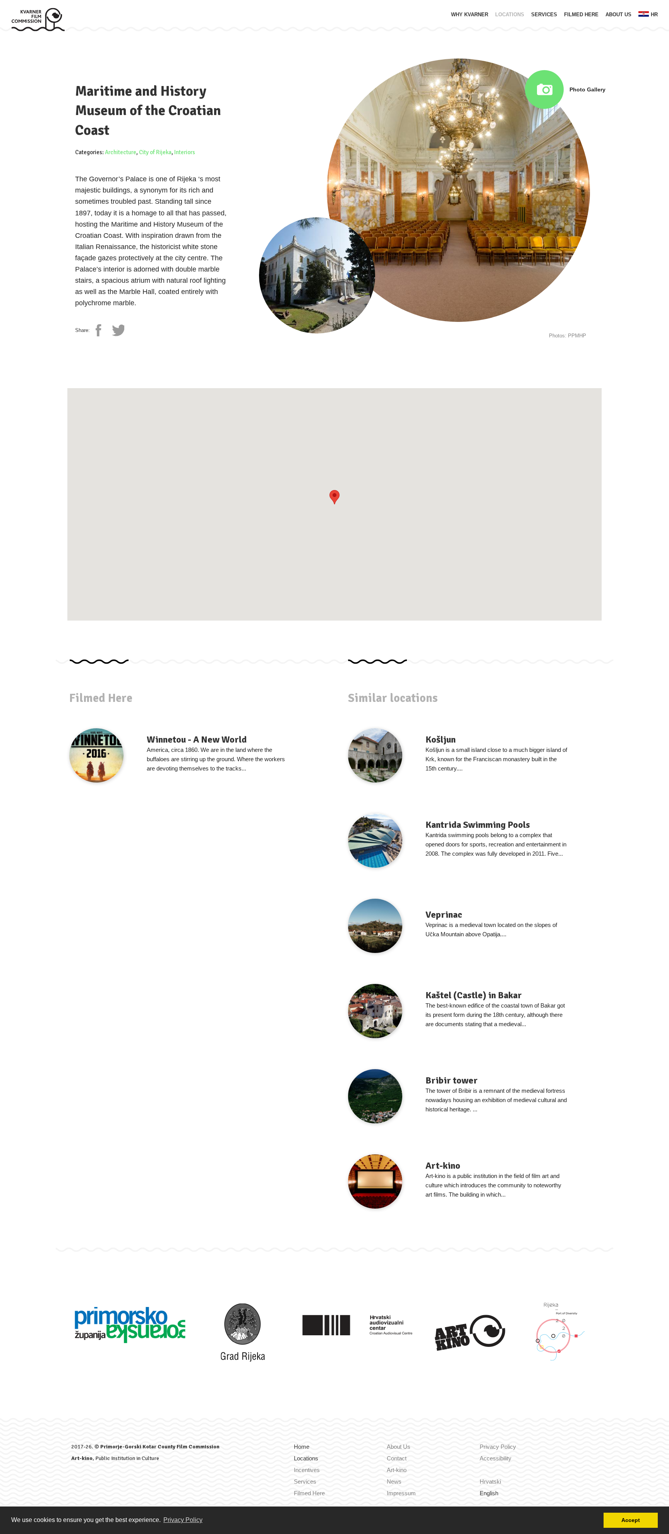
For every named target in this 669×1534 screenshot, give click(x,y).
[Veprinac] (375, 926)
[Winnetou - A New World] (96, 755)
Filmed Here (581, 14)
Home (301, 1446)
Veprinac (443, 914)
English (489, 1493)
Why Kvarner (469, 14)
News (394, 1481)
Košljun (440, 739)
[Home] (38, 19)
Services (544, 14)
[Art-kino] (375, 1181)
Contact (397, 1458)
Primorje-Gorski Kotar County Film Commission (160, 1446)
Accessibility (495, 1458)
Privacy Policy (498, 1446)
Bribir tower (451, 1080)
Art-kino (442, 1165)
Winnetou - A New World (197, 739)
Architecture (120, 152)
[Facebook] (102, 330)
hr (654, 14)
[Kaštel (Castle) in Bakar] (375, 1011)
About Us (618, 14)
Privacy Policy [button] (182, 1520)
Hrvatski (490, 1481)
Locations (509, 14)
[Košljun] (375, 755)
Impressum (401, 1493)
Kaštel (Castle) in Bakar (473, 995)
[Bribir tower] (375, 1096)
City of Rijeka (155, 152)
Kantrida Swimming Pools (477, 825)
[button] (334, 497)
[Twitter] (118, 330)
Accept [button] (630, 1520)
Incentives (307, 1470)
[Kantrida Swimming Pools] (375, 840)
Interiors (184, 152)
